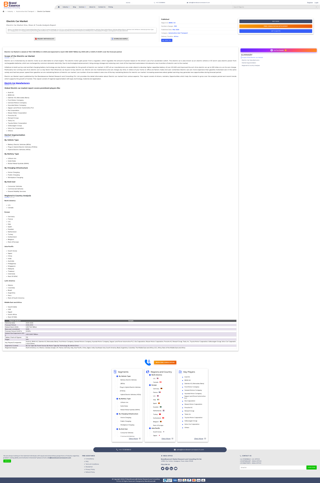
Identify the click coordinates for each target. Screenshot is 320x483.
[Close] (176, 226)
